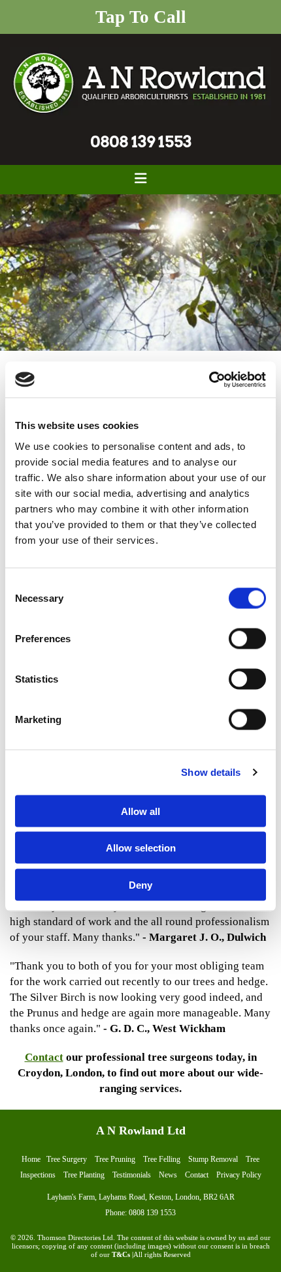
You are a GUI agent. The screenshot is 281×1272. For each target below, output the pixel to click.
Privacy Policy (238, 1174)
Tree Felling (161, 1159)
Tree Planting (84, 1174)
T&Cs (121, 1254)
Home (31, 1159)
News (168, 1174)
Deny (140, 884)
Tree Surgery (66, 1159)
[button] (140, 17)
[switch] (247, 638)
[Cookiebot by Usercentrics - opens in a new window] (209, 379)
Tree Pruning (115, 1159)
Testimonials (131, 1174)
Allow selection (141, 847)
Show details (210, 772)
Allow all (140, 810)
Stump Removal (213, 1159)
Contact (44, 1057)
